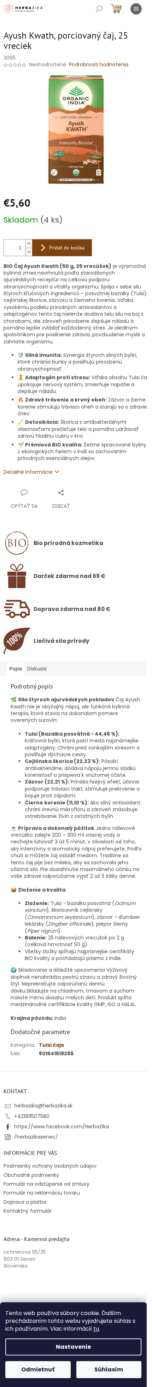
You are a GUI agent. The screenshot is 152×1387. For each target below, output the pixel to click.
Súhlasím (108, 1369)
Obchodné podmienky (31, 1175)
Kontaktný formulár (28, 1210)
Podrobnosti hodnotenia (98, 64)
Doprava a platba (25, 1202)
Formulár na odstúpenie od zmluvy (46, 1183)
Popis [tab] (16, 668)
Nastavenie (73, 1347)
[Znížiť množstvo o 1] (28, 252)
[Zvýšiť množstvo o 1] (28, 244)
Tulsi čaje (51, 1045)
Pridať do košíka (66, 248)
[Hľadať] (99, 9)
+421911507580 (31, 1116)
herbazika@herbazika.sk (43, 1105)
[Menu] (136, 9)
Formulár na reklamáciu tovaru (42, 1192)
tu (96, 1329)
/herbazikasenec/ (36, 1136)
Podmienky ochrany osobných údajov (50, 1165)
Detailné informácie (28, 472)
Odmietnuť (37, 1369)
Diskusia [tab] (37, 668)
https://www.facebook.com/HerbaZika (61, 1126)
